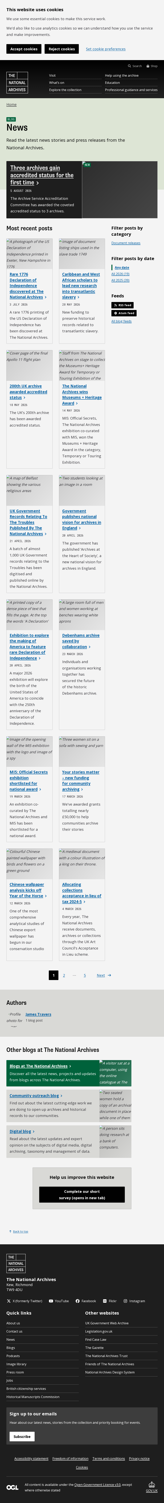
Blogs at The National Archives (39, 1066)
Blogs (10, 1348)
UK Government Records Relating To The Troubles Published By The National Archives (28, 522)
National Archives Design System (110, 1372)
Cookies (82, 1467)
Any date (122, 267)
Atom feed (126, 313)
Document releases (125, 243)
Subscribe (22, 1436)
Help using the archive (122, 75)
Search (137, 66)
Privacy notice (139, 1458)
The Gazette (94, 1348)
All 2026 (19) (120, 274)
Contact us (14, 1331)
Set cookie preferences (106, 49)
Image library (16, 1364)
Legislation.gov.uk (98, 1331)
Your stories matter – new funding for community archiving (80, 780)
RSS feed (125, 305)
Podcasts (13, 1356)
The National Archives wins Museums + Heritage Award (82, 394)
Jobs (9, 1380)
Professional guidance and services (131, 90)
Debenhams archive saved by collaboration (81, 641)
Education (112, 82)
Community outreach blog (34, 1095)
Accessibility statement (31, 1458)
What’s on (56, 82)
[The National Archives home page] (17, 82)
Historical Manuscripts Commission (32, 1397)
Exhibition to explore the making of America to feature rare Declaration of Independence (29, 647)
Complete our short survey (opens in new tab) (82, 1194)
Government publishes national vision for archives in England (81, 519)
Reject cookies (62, 49)
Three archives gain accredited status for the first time (42, 175)
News (10, 1339)
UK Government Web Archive (107, 1323)
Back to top (20, 1231)
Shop (154, 66)
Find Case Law (95, 1339)
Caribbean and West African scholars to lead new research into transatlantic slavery (81, 286)
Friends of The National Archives (109, 1364)
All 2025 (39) (120, 280)
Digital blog (20, 1131)
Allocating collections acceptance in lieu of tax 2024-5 (81, 893)
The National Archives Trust (106, 1356)
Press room (15, 1372)
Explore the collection (65, 90)
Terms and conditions (108, 1458)
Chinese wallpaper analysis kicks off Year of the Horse (27, 890)
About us (13, 1323)
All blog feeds (121, 321)
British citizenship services (26, 1388)
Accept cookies (23, 49)
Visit (52, 75)
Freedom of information (70, 1458)
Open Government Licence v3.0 (97, 1484)
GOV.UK (152, 1490)
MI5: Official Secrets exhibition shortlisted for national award (29, 780)
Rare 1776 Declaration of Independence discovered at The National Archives (27, 286)
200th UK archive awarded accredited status (28, 391)
